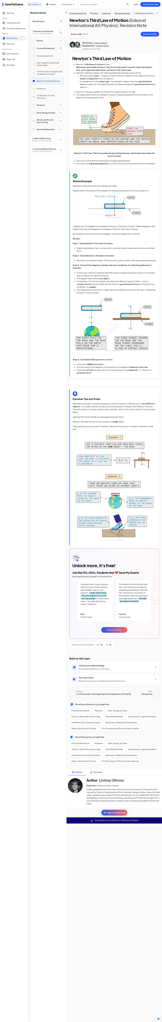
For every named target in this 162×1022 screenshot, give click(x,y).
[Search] (128, 4)
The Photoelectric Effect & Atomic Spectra (120, 728)
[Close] (70, 820)
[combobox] (104, 4)
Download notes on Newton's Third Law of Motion (116, 820)
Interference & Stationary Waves (85, 722)
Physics (94, 13)
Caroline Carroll (102, 45)
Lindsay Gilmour (100, 43)
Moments (99, 710)
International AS (77, 13)
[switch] (158, 1018)
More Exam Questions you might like (92, 704)
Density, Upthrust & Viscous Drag (85, 716)
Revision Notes (122, 13)
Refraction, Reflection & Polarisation (121, 722)
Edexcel (106, 13)
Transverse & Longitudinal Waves (142, 716)
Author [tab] (79, 772)
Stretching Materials (114, 716)
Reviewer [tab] (98, 772)
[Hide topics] (66, 12)
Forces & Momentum (80, 710)
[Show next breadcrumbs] (157, 13)
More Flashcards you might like (89, 737)
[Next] (155, 600)
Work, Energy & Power (117, 710)
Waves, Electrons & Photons (83, 728)
